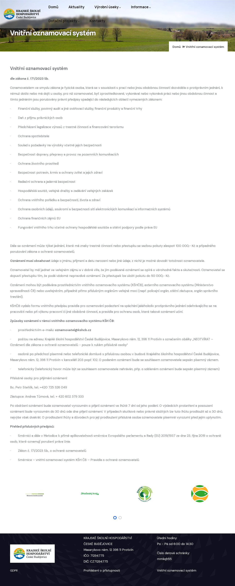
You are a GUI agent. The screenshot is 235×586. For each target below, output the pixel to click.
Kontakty (97, 20)
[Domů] (22, 14)
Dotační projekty (62, 20)
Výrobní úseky (107, 7)
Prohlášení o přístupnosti (102, 570)
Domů (53, 7)
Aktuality (76, 7)
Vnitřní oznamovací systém (176, 570)
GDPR (14, 570)
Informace (140, 7)
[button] (115, 517)
